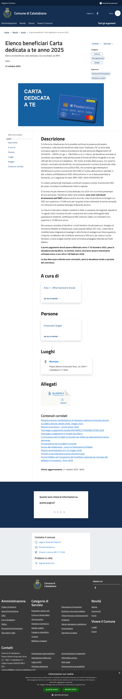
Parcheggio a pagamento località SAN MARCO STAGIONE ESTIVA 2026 (72, 430)
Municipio (54, 361)
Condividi (95, 43)
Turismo (34, 636)
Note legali (65, 662)
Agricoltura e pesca (69, 632)
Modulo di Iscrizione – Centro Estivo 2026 (60, 427)
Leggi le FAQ (36, 662)
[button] (60, 695)
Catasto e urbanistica (40, 632)
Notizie (94, 607)
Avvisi (23, 32)
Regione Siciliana (8, 3)
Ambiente (65, 619)
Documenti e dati (8, 632)
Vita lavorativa (37, 619)
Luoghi (94, 627)
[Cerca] (118, 13)
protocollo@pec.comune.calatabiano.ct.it (18, 669)
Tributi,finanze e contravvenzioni (74, 615)
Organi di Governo (8, 607)
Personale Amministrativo (12, 628)
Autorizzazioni (67, 628)
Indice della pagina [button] (15, 135)
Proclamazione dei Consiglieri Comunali (58, 443)
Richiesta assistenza (39, 666)
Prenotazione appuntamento (43, 653)
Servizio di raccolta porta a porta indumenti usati (63, 453)
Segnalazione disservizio (41, 657)
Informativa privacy (69, 657)
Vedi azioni (107, 43)
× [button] (119, 673)
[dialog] (61, 684)
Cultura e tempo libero (40, 615)
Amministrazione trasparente (73, 653)
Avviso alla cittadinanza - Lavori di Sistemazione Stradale (66, 447)
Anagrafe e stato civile (40, 610)
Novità (15, 32)
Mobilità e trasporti (39, 640)
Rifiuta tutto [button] (70, 689)
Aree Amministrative (9, 611)
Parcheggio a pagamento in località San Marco (62, 433)
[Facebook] (96, 13)
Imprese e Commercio (40, 623)
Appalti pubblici (37, 628)
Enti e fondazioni (8, 619)
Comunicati (96, 611)
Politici (4, 624)
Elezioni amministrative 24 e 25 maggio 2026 (61, 450)
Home (6, 32)
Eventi (94, 631)
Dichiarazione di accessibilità (73, 666)
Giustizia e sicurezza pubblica (73, 611)
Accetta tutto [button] (52, 690)
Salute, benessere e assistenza (73, 624)
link (84, 685)
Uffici (3, 615)
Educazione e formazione (71, 607)
